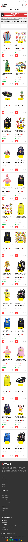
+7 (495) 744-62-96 (7, 517)
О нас (3, 477)
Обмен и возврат (5, 497)
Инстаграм (5, 510)
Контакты (3, 486)
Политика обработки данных (7, 499)
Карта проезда (5, 529)
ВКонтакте (5, 508)
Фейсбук (5, 513)
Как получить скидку (6, 502)
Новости (3, 484)
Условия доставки (5, 495)
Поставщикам (4, 479)
